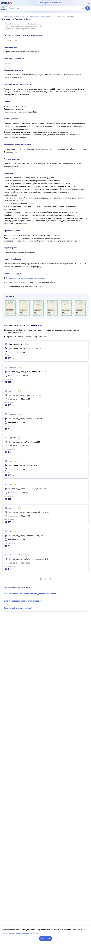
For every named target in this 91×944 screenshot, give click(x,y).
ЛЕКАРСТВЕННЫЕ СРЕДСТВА (17, 16)
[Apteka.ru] (6, 2)
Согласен (45, 938)
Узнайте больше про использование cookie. (20, 933)
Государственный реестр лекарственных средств (26, 278)
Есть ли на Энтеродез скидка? (18, 608)
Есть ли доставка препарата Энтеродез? (23, 600)
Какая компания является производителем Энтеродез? (30, 593)
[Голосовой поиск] (83, 8)
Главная (5, 16)
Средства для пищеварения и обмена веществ (40, 16)
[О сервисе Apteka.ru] (89, 3)
